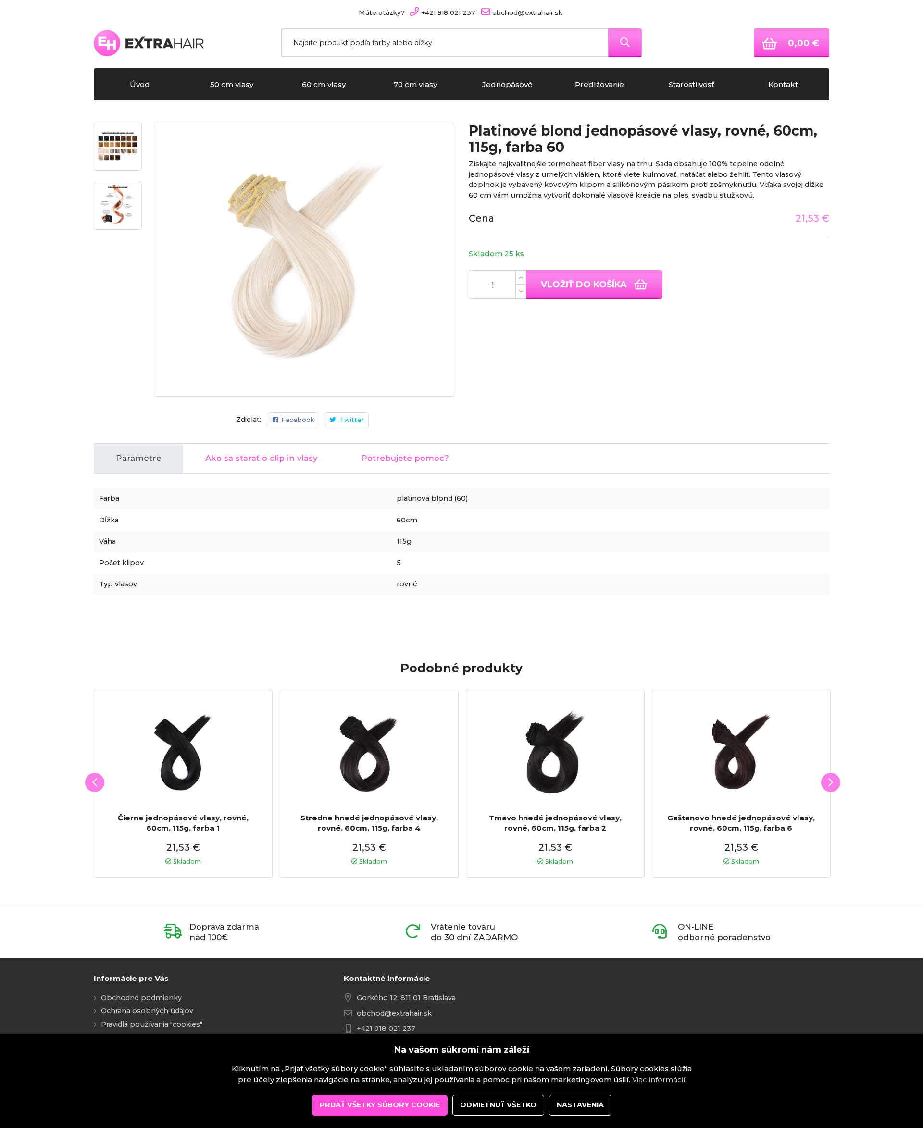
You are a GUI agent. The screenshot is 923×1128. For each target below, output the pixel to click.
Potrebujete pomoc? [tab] (405, 458)
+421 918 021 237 (386, 1028)
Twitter (352, 419)
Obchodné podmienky (141, 997)
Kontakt (783, 84)
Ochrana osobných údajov (147, 1010)
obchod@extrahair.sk (394, 1013)
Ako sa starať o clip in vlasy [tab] (261, 458)
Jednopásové (507, 84)
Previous (94, 782)
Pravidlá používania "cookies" (151, 1024)
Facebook (297, 419)
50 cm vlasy (231, 84)
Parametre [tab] (139, 458)
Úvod (140, 84)
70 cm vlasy (415, 84)
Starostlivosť (691, 84)
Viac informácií (658, 1079)
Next (830, 782)
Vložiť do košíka (585, 284)
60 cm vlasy (324, 84)
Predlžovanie (599, 84)
